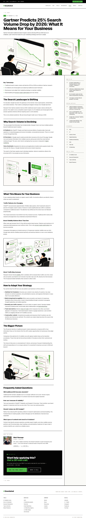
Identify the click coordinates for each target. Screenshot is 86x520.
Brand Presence (7, 508)
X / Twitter (66, 502)
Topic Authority (6, 506)
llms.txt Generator (7, 502)
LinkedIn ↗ (16, 446)
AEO (53, 5)
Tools (57, 5)
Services (48, 5)
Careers (46, 506)
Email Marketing (27, 506)
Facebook (66, 506)
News (70, 5)
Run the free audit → (17, 470)
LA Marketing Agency (29, 508)
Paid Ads (26, 504)
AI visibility (18, 275)
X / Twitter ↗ (25, 446)
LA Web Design (27, 509)
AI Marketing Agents (28, 502)
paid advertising (43, 306)
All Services (26, 511)
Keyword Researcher (8, 504)
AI (4, 15)
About (74, 5)
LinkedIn (66, 500)
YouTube (66, 508)
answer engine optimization (22, 92)
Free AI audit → (77, 1)
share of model (25, 309)
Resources (64, 5)
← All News (6, 12)
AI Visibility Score (7, 500)
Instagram (66, 504)
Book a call (34, 470)
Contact (80, 5)
